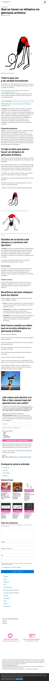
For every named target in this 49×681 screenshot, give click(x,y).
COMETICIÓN (6, 437)
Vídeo (5, 603)
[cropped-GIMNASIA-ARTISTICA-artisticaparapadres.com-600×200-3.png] (6, 2)
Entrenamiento (8, 587)
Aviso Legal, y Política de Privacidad (22, 457)
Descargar (28, 103)
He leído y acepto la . (17, 457)
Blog (5, 584)
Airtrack (6, 576)
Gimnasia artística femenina (11, 590)
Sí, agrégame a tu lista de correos (11, 567)
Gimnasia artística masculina (11, 592)
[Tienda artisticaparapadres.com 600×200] (21, 638)
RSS (8, 105)
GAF (4, 434)
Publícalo (5, 470)
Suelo (5, 601)
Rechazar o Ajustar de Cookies (8, 679)
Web (2, 555)
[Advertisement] (24, 25)
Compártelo (6, 467)
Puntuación (7, 598)
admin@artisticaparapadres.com (22, 447)
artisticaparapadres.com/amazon (10, 665)
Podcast (6, 595)
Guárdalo (5, 475)
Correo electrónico (7, 548)
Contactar (4, 622)
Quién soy (4, 620)
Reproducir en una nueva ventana (15, 103)
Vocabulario (4, 6)
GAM (4, 432)
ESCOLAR (5, 435)
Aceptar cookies (19, 679)
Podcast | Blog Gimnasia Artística (10, 618)
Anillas (5, 579)
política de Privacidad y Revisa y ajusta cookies (13, 676)
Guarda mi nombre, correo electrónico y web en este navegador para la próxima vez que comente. (16, 564)
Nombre (3, 542)
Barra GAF (6, 582)
